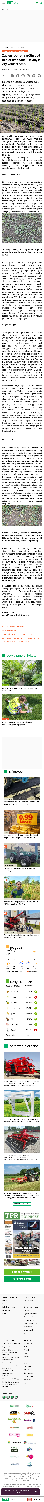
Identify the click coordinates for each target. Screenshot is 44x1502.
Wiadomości (28, 1344)
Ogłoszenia (28, 1383)
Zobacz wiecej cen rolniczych (17, 1035)
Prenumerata (28, 1376)
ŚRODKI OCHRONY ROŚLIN (18, 627)
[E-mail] (28, 75)
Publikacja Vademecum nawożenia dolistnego (10, 1364)
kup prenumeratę (22, 1278)
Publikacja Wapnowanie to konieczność (10, 1358)
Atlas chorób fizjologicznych (7, 1369)
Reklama (5, 1304)
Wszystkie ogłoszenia (22, 1204)
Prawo (26, 1353)
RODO (4, 1314)
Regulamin (6, 1310)
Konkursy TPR (28, 1317)
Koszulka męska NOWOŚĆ (8, 1374)
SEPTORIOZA (6, 638)
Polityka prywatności (9, 1307)
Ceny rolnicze (28, 1373)
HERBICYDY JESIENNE (32, 638)
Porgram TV (28, 1327)
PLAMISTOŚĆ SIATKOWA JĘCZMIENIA (13, 634)
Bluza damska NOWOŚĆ (10, 1379)
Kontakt (5, 1301)
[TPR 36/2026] (22, 1239)
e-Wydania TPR (29, 1320)
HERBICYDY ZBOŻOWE (9, 642)
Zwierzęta (27, 1366)
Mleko (26, 1363)
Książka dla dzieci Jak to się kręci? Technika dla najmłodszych (10, 1384)
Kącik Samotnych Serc (31, 1323)
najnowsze (16, 771)
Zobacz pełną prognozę (14, 971)
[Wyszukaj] (41, 2)
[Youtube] (12, 1397)
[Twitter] (17, 75)
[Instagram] (8, 1397)
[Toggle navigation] (3, 2)
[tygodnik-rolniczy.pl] (14, 3)
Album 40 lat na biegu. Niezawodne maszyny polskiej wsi (10, 1352)
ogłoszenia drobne (24, 1045)
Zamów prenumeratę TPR (11, 1344)
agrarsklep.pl (28, 1330)
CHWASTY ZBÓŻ (24, 642)
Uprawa (21, 47)
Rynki (25, 1347)
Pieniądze (27, 1350)
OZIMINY (5, 627)
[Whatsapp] (33, 75)
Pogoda (26, 1310)
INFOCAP (27, 1370)
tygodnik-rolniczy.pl (9, 47)
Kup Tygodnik (7, 1347)
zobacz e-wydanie (22, 1271)
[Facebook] (12, 75)
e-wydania (27, 1380)
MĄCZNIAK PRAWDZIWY (9, 630)
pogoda (16, 947)
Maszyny (27, 1360)
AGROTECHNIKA (18, 638)
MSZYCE (30, 634)
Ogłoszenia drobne (30, 1314)
